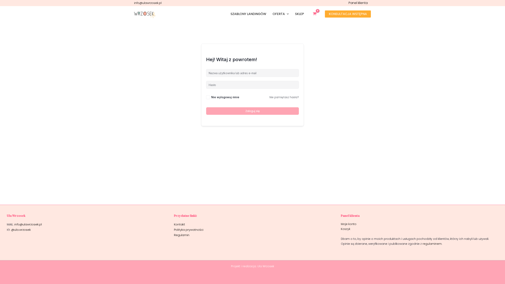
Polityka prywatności (189, 230)
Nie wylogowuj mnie (225, 97)
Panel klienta (358, 3)
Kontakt (179, 224)
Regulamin (181, 235)
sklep (299, 14)
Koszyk (345, 229)
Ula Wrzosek (265, 266)
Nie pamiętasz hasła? (284, 97)
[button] (287, 14)
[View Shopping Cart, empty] (316, 14)
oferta (279, 14)
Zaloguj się (252, 111)
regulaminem (432, 244)
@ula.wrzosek (21, 230)
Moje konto (348, 224)
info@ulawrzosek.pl (148, 3)
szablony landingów (248, 14)
